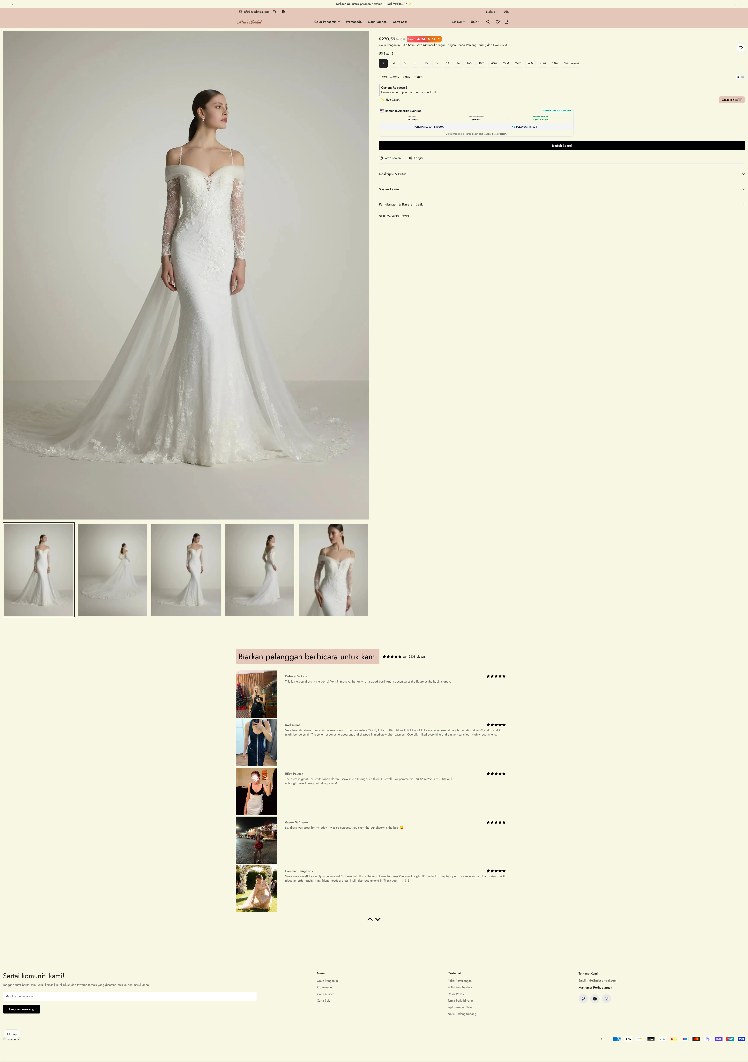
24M (518, 63)
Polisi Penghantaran (460, 987)
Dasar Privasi (456, 994)
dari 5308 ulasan (413, 656)
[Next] (735, 4)
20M (493, 63)
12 (436, 63)
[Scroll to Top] (740, 1040)
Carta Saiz (400, 21)
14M (555, 63)
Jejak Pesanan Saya (460, 1007)
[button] (506, 21)
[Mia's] (250, 21)
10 (426, 63)
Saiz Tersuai (571, 63)
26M (530, 63)
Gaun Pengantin (325, 21)
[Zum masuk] (360, 39)
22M (506, 63)
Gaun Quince (377, 21)
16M (469, 63)
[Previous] (12, 4)
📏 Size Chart (390, 99)
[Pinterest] (583, 998)
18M (481, 63)
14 (447, 63)
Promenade (354, 21)
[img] (392, 656)
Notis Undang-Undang (462, 1014)
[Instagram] (274, 11)
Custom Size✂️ (732, 99)
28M (543, 63)
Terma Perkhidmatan (461, 1000)
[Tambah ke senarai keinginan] (740, 47)
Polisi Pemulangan (460, 980)
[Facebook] (283, 11)
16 (458, 63)
